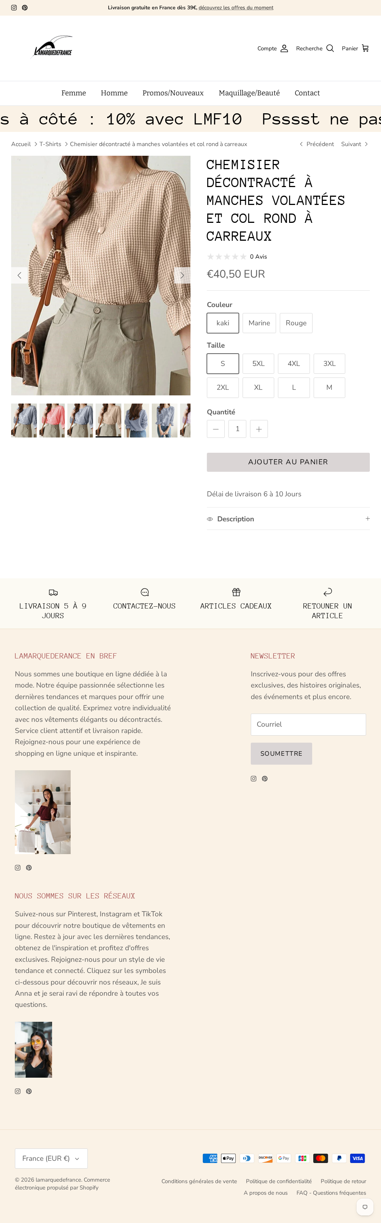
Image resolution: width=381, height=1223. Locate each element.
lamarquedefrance (58, 1180)
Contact (307, 93)
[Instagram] (14, 7)
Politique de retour (343, 1181)
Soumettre (281, 753)
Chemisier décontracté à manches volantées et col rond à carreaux (158, 144)
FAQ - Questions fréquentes (331, 1193)
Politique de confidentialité (279, 1181)
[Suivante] (182, 275)
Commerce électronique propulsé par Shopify (62, 1183)
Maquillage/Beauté (249, 93)
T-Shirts (50, 144)
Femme (73, 93)
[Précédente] (19, 275)
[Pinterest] (25, 7)
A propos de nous (266, 1193)
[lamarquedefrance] (57, 48)
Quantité (221, 412)
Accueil (21, 144)
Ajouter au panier (288, 462)
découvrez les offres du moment (236, 7)
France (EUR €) (46, 1158)
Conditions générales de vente (199, 1181)
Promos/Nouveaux (173, 93)
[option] (100, 275)
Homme (114, 93)
